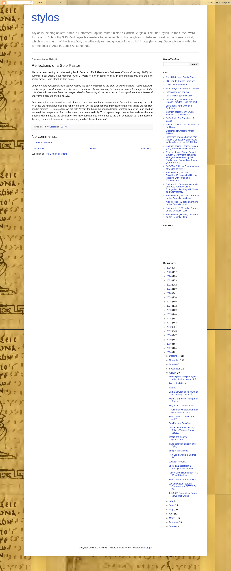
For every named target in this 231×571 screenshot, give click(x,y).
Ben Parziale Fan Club (180, 423)
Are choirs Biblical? (178, 383)
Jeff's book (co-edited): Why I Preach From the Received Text (181, 100)
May (171, 509)
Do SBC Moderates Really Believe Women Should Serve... (182, 430)
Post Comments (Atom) (56, 154)
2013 (169, 322)
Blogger (148, 547)
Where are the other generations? (178, 438)
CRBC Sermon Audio (176, 84)
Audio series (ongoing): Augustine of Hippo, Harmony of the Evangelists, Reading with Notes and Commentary (182, 188)
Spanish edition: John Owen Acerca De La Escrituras (180, 113)
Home (93, 148)
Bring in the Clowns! (178, 450)
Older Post (146, 148)
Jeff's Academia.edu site (177, 92)
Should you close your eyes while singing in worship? (182, 377)
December (174, 356)
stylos (45, 17)
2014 (169, 318)
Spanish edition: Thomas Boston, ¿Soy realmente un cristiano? (182, 147)
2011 (169, 331)
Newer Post (38, 148)
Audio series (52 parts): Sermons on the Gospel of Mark (182, 203)
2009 (169, 339)
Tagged (172, 387)
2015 (169, 314)
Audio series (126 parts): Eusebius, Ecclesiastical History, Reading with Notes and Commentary (181, 176)
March (172, 518)
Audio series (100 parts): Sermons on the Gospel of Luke (182, 209)
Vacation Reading (177, 461)
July (171, 501)
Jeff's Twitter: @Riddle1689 (179, 95)
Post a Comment (44, 142)
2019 (169, 297)
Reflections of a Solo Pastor (182, 479)
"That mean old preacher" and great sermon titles (183, 411)
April (171, 513)
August (172, 373)
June (172, 505)
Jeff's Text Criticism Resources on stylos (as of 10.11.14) (182, 167)
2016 (169, 310)
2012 (169, 327)
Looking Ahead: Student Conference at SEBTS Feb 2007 (183, 486)
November (174, 360)
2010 (169, 335)
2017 (169, 306)
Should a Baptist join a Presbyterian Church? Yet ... (184, 467)
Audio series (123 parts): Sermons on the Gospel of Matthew (182, 196)
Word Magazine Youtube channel (182, 88)
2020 (169, 293)
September (174, 368)
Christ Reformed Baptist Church (181, 77)
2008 (169, 344)
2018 (169, 301)
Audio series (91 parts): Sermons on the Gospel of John (182, 215)
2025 (169, 272)
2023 (169, 280)
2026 (169, 268)
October (173, 364)
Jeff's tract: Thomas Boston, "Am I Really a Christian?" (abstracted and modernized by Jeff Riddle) (182, 140)
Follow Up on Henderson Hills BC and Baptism (183, 474)
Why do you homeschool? (181, 405)
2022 (169, 285)
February (173, 522)
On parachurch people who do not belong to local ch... (184, 393)
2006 (169, 352)
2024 (169, 276)
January (173, 526)
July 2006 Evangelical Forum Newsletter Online (183, 494)
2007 (169, 348)
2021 (169, 289)
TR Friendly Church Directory (180, 81)
